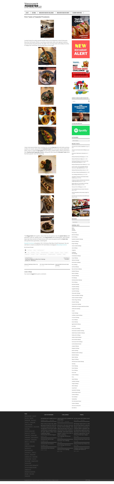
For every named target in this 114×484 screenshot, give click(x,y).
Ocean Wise (28, 452)
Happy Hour (27, 254)
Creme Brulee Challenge (76, 255)
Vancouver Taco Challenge (76, 186)
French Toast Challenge (76, 328)
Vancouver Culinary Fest (76, 405)
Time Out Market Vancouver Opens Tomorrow (62, 265)
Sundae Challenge (75, 394)
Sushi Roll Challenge (75, 291)
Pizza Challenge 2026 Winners (64, 445)
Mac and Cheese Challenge (77, 269)
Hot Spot (32, 254)
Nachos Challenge (75, 273)
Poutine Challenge (75, 374)
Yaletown (27, 476)
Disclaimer (74, 230)
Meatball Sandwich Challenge (77, 352)
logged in (33, 274)
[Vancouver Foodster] (33, 7)
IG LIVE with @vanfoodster (76, 343)
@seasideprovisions (62, 245)
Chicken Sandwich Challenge (77, 297)
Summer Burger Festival (76, 392)
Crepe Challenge (75, 257)
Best (31, 418)
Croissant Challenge (75, 317)
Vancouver (28, 463)
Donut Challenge (75, 321)
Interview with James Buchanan (50, 418)
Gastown (27, 437)
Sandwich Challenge (75, 381)
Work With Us (74, 407)
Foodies (66, 252)
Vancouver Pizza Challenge (63, 449)
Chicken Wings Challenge (76, 299)
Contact (73, 310)
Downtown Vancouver (29, 431)
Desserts (57, 252)
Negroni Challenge (75, 359)
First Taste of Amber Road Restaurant (47, 264)
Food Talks (74, 326)
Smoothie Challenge (75, 286)
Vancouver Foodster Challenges (46, 13)
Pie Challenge (74, 277)
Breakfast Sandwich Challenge (77, 239)
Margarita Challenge (75, 348)
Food (33, 433)
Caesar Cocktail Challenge (76, 245)
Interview (33, 439)
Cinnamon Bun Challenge (76, 304)
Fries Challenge (74, 264)
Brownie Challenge (75, 241)
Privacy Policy (74, 232)
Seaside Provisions (29, 243)
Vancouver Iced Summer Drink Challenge (79, 149)
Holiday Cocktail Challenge (76, 337)
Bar (28, 252)
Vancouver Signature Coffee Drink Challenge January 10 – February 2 (35, 260)
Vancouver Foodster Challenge (31, 465)
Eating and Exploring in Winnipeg (78, 156)
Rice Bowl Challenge (75, 284)
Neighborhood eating (29, 446)
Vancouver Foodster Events (63, 13)
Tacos (34, 458)
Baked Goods (28, 416)
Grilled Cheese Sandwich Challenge (78, 332)
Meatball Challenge (75, 271)
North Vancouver (41, 250)
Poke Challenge (74, 282)
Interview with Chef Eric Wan (47, 439)
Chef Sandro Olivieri (44, 252)
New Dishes (28, 448)
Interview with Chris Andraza (47, 443)
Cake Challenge (74, 247)
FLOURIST (67, 259)
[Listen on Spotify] (81, 134)
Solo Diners (59, 254)
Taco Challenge (74, 396)
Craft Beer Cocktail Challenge (77, 315)
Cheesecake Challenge (76, 293)
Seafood (35, 456)
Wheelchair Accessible (30, 471)
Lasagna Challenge (75, 346)
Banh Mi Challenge (75, 234)
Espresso (27, 433)
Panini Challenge (75, 365)
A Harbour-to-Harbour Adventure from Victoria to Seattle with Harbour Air (84, 448)
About (73, 227)
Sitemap (73, 229)
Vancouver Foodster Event (30, 467)
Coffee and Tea (28, 424)
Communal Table (28, 426)
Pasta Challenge (75, 368)
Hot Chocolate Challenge (76, 339)
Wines (64, 254)
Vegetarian (28, 469)
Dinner (62, 252)
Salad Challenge (75, 379)
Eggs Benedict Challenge (76, 324)
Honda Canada (34, 437)
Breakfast (33, 252)
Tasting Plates (74, 399)
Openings (73, 363)
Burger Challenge (75, 243)
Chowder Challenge (75, 302)
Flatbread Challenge (75, 260)
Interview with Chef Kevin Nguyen (48, 434)
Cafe (26, 422)
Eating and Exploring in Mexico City (31, 264)
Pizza (27, 454)
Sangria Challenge (75, 383)
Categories (74, 250)
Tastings (34, 13)
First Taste (30, 250)
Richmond (32, 454)
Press (73, 376)
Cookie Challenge (75, 313)
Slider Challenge (75, 385)
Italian (26, 441)
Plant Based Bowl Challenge (77, 280)
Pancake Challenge (75, 275)
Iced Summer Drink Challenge (77, 341)
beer (26, 418)
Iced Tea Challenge (75, 266)
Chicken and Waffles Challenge (77, 295)
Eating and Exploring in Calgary (77, 158)
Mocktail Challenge (75, 354)
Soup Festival (74, 387)
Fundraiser (33, 435)
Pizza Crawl (74, 372)
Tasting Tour (34, 461)
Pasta (34, 452)
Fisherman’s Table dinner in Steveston (79, 153)
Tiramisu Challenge (75, 403)
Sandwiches (28, 456)
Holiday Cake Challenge (76, 335)
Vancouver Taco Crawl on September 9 (79, 146)
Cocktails (51, 252)
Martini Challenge (75, 350)
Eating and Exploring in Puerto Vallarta (79, 164)
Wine (26, 473)
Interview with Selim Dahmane (47, 448)
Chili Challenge (74, 253)
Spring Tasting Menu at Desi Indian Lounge (79, 192)
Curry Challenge (75, 319)
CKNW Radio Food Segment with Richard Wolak (80, 306)
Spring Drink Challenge (76, 390)
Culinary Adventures (77, 13)
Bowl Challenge (74, 236)
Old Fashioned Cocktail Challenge (78, 361)
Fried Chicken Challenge (76, 262)
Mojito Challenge (75, 357)
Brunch (38, 252)
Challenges (74, 252)
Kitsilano (32, 441)
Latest (27, 13)
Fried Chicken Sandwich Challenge (78, 330)
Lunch (37, 254)
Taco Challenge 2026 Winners (77, 174)
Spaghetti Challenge (75, 288)
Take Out (27, 461)
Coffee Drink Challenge (76, 308)
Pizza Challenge (75, 370)
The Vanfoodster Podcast (76, 401)
